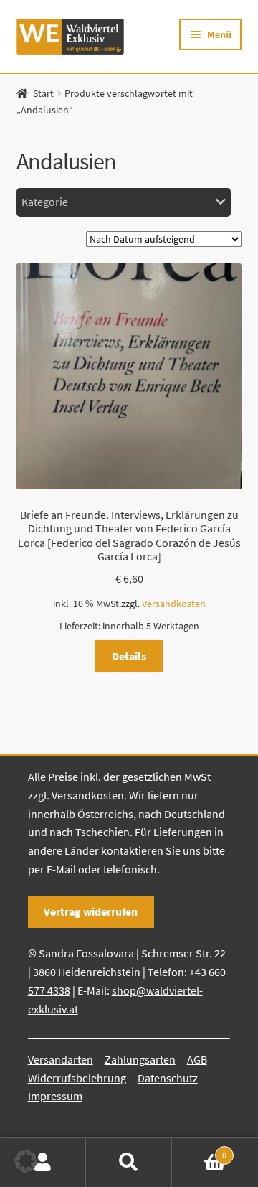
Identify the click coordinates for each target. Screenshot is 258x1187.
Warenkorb (199, 1150)
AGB (197, 1059)
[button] (26, 1161)
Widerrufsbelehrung (77, 1078)
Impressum (55, 1096)
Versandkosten (174, 603)
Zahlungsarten (140, 1059)
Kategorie (45, 201)
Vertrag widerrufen (91, 911)
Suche (129, 1162)
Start (43, 93)
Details (129, 656)
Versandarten (60, 1059)
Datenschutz (168, 1078)
